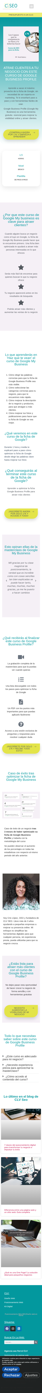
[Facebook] (7, 1328)
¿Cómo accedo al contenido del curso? (15, 1078)
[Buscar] (36, 1342)
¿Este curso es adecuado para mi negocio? (20, 1058)
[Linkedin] (19, 1328)
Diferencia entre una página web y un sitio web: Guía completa (20, 1211)
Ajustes (31, 1375)
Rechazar (12, 1375)
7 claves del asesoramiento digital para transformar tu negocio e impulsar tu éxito (20, 1147)
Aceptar (11, 1369)
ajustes (18, 1364)
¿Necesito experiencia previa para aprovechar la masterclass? (18, 1067)
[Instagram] (13, 1328)
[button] (31, 6)
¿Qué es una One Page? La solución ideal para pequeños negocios (21, 1273)
